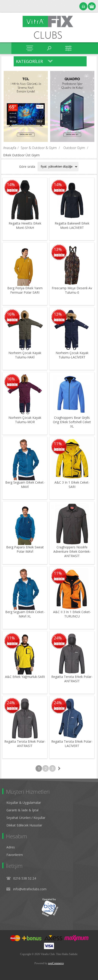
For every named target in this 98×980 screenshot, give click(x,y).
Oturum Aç (83, 6)
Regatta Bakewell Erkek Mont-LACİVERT (72, 225)
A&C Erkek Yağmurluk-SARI (25, 676)
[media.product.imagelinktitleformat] (25, 200)
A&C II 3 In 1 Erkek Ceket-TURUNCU (72, 614)
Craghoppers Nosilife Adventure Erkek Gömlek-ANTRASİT (72, 551)
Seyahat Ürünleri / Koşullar (25, 817)
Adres (10, 847)
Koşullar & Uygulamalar (23, 802)
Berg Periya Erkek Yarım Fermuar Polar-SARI (25, 290)
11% (58, 443)
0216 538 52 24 (24, 878)
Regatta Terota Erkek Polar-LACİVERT (72, 743)
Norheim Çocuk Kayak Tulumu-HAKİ (24, 355)
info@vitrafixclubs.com (29, 889)
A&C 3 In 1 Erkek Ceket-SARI (72, 484)
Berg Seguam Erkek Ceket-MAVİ (25, 484)
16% (11, 314)
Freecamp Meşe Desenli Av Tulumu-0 (72, 290)
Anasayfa (9, 148)
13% (58, 249)
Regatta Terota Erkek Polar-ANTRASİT (72, 678)
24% (58, 638)
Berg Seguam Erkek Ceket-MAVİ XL (25, 614)
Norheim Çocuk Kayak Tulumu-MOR (24, 419)
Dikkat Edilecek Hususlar (24, 825)
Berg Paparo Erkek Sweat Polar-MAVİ (25, 549)
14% (11, 184)
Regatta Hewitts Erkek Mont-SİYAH (25, 225)
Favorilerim (14, 855)
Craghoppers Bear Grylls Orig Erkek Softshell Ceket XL (72, 421)
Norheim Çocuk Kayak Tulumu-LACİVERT (72, 355)
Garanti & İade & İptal (22, 810)
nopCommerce (56, 963)
